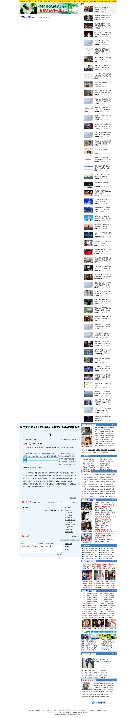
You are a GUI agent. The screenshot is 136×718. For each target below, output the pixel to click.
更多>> (114, 424)
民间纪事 (83, 677)
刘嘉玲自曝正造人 (99, 587)
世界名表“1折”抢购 (88, 463)
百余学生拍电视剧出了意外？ (107, 482)
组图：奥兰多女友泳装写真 (107, 598)
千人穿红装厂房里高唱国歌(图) (105, 432)
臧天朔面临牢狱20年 (100, 528)
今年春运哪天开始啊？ (93, 496)
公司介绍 (87, 710)
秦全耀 (96, 439)
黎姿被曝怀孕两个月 (87, 628)
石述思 (96, 443)
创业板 (88, 452)
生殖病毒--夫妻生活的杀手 (107, 548)
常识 (85, 484)
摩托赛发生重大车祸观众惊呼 (108, 606)
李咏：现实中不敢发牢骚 (91, 616)
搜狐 (30, 1)
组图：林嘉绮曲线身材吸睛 (90, 596)
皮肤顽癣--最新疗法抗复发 (107, 550)
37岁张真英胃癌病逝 (86, 521)
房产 (84, 1)
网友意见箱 (101, 703)
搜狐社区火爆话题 (86, 657)
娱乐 (69, 1)
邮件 (98, 1)
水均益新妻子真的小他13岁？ (107, 474)
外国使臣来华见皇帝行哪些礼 (106, 436)
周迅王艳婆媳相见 (99, 585)
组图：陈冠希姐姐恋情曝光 (90, 598)
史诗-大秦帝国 (98, 509)
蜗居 (109, 507)
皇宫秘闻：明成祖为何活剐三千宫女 (104, 511)
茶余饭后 (89, 591)
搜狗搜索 (26, 502)
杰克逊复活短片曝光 (87, 531)
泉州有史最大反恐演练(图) (105, 441)
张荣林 (96, 434)
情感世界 (95, 689)
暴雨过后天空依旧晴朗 (103, 696)
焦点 (85, 477)
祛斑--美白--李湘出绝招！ (107, 554)
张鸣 (96, 430)
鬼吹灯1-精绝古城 (91, 566)
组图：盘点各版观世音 (106, 600)
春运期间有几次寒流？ (93, 482)
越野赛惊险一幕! (87, 542)
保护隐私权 (73, 710)
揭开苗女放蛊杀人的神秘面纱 (106, 434)
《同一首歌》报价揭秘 (91, 617)
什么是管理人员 (70, 520)
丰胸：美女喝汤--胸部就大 (107, 556)
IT (77, 1)
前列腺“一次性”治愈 (105, 467)
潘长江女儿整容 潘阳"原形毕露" (103, 520)
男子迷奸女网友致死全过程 (100, 659)
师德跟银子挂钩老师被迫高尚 (106, 443)
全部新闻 (99, 710)
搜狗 (48, 1)
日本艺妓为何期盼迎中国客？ (107, 494)
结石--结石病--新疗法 (88, 465)
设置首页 (31, 710)
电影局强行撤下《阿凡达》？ (107, 496)
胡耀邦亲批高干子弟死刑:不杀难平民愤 (105, 513)
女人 (88, 1)
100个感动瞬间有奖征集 (89, 610)
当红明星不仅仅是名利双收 (106, 687)
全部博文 (105, 710)
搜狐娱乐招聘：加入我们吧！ (108, 612)
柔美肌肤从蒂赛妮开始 (89, 467)
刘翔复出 (98, 450)
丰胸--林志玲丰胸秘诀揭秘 (90, 548)
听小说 (84, 566)
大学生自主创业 (70, 524)
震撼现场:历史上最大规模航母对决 (104, 515)
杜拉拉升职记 (100, 564)
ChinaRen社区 (89, 680)
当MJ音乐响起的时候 (107, 617)
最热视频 (90, 500)
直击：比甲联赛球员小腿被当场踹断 (104, 540)
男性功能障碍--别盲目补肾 (107, 552)
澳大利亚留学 (69, 527)
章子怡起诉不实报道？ (93, 474)
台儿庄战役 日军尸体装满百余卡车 (104, 503)
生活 (85, 482)
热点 (85, 491)
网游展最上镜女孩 (87, 446)
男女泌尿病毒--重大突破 (106, 461)
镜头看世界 (84, 670)
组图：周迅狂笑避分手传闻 (90, 594)
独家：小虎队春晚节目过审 (107, 594)
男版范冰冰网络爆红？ (93, 491)
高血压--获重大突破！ (106, 465)
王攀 (96, 438)
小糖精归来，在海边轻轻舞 (106, 691)
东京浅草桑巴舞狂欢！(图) (90, 606)
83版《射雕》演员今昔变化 (90, 608)
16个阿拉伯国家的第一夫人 (105, 439)
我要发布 (75, 536)
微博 (105, 1)
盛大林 (96, 445)
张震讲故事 (107, 564)
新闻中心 (34, 17)
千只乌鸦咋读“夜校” (92, 479)
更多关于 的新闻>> (53, 510)
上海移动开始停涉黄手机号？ (107, 489)
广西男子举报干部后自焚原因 (105, 479)
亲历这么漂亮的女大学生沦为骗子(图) (96, 677)
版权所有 (85, 712)
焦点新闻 (95, 683)
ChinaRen (34, 1)
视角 (85, 479)
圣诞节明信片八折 (87, 587)
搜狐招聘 (49, 710)
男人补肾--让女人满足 (106, 459)
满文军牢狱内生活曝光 (108, 616)
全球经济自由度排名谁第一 (107, 484)
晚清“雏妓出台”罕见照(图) (107, 604)
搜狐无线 (89, 561)
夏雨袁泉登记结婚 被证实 (101, 526)
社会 (85, 496)
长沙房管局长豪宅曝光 (93, 486)
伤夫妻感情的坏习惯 (88, 552)
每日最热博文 (91, 450)
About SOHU (80, 710)
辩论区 (67, 549)
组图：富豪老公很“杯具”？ (90, 602)
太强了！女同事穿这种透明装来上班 (97, 673)
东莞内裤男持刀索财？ (93, 494)
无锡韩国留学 (69, 510)
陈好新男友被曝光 (110, 587)
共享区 (84, 568)
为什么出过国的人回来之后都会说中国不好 (98, 694)
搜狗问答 (86, 471)
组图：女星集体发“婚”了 (106, 602)
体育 (63, 1)
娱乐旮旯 (95, 687)
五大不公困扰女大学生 (93, 489)
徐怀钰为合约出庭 (99, 628)
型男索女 (95, 691)
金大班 (109, 509)
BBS (109, 1)
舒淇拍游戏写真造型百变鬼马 (108, 614)
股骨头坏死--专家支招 (106, 469)
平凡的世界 (105, 566)
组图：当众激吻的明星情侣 (90, 600)
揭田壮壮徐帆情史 (87, 581)
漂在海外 (84, 694)
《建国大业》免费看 (100, 524)
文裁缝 (96, 436)
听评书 (84, 564)
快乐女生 (99, 452)
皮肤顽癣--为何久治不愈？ (90, 556)
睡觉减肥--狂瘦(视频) (88, 459)
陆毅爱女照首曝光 (110, 585)
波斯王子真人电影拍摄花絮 (90, 614)
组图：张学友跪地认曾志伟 (107, 596)
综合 (40, 17)
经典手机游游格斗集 (102, 568)
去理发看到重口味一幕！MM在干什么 (98, 670)
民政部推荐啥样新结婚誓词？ (107, 491)
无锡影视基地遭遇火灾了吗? (107, 477)
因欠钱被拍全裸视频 (87, 436)
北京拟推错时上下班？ (93, 477)
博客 (102, 1)
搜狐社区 (89, 654)
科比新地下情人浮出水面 (101, 538)
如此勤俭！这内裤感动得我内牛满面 (97, 675)
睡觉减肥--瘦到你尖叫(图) (90, 550)
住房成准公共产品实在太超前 (106, 445)
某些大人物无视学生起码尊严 (105, 430)
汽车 (80, 1)
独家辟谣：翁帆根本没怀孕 (107, 610)
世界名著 (99, 566)
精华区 (67, 546)
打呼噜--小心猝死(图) (88, 461)
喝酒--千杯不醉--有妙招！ (107, 558)
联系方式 (67, 710)
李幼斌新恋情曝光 (110, 583)
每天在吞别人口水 (87, 691)
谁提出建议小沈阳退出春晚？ (107, 486)
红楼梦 (112, 564)
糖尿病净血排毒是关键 (89, 469)
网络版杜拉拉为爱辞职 (106, 608)
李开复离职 (104, 450)
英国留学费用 (69, 532)
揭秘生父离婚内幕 (110, 581)
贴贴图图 (95, 685)
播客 (95, 1)
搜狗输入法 (37, 710)
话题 (85, 489)
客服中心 (61, 710)
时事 (85, 494)
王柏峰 (96, 441)
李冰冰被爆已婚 (99, 581)
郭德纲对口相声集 (91, 564)
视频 (91, 1)
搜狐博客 (89, 425)
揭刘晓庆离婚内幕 (99, 583)
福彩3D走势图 (111, 568)
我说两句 (114, 1)
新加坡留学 (68, 517)
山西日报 (46, 17)
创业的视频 (68, 515)
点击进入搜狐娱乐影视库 (89, 612)
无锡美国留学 (69, 529)
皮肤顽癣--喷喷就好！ (106, 463)
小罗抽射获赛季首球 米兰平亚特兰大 (104, 534)
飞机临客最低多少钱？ (93, 484)
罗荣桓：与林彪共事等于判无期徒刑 (104, 505)
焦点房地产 (44, 1)
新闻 (85, 486)
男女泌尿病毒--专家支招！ (90, 554)
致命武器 (104, 509)
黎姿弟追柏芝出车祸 (110, 628)
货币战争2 (110, 566)
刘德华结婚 (105, 452)
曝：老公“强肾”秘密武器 (89, 558)
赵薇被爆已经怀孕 (87, 583)
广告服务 (55, 710)
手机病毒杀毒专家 (91, 568)
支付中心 (43, 710)
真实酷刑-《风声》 (87, 511)
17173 (39, 1)
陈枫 (96, 432)
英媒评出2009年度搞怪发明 (106, 685)
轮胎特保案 (111, 450)
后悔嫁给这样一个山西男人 (106, 689)
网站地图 (93, 710)
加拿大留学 (68, 522)
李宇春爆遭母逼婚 (87, 585)
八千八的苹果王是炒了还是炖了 (105, 438)
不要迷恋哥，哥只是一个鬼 (106, 683)
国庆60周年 (93, 452)
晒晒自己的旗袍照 (92, 696)
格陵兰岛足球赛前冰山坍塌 (102, 542)
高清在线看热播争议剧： (101, 507)
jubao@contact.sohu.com (74, 714)
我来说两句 (64, 439)
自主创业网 (68, 513)
